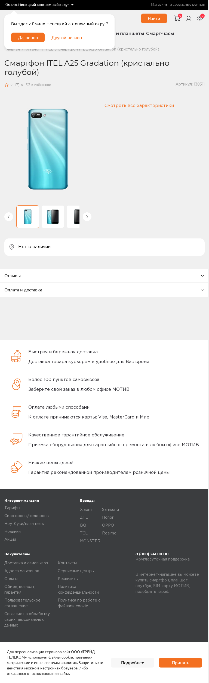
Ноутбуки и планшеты (118, 33)
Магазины (159, 4)
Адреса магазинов (21, 571)
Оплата (11, 579)
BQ (83, 525)
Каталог (32, 49)
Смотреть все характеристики (139, 106)
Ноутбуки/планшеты (24, 523)
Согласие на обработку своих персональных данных (27, 619)
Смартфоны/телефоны (26, 516)
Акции (10, 539)
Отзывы (12, 275)
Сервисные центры (76, 571)
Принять (180, 662)
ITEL (48, 49)
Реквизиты (68, 579)
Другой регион (66, 37)
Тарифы (12, 508)
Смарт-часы (160, 33)
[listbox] (39, 5)
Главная (12, 49)
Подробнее (132, 662)
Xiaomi (86, 509)
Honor (107, 517)
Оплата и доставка (23, 289)
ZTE (84, 517)
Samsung (110, 509)
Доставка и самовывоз (26, 563)
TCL (84, 533)
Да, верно (28, 37)
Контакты (67, 563)
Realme (109, 533)
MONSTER (90, 541)
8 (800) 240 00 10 (152, 554)
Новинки (12, 531)
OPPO (108, 525)
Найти (154, 18)
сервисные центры (189, 4)
